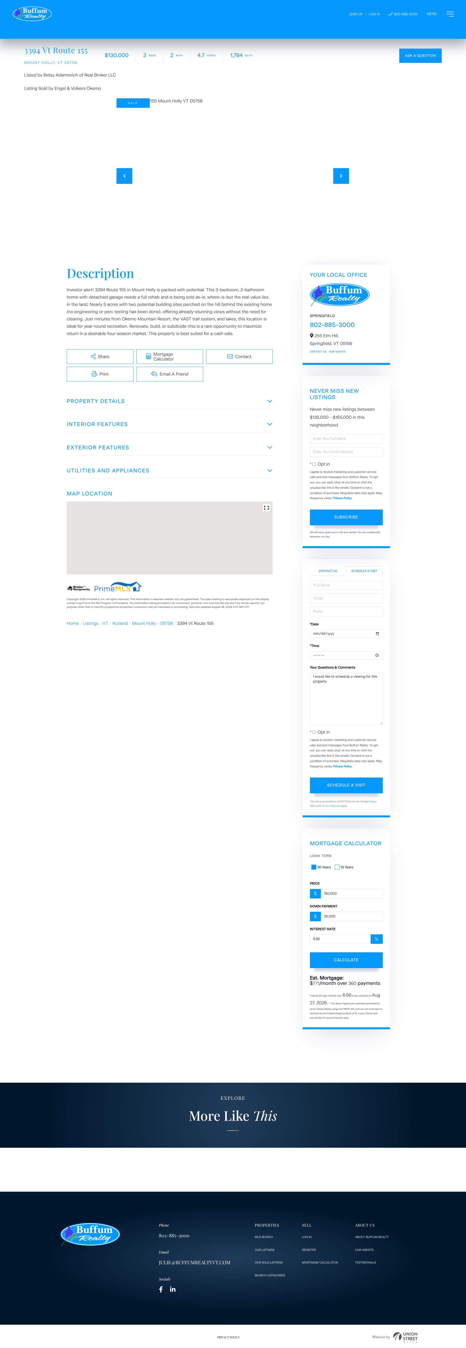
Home (73, 623)
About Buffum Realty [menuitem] (372, 1237)
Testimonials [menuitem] (365, 1262)
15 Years (347, 867)
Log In (374, 14)
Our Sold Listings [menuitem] (269, 1262)
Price (315, 883)
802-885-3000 (405, 14)
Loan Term (321, 856)
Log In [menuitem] (307, 1237)
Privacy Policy (342, 498)
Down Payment (324, 906)
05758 (166, 623)
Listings (91, 623)
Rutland (120, 623)
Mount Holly (144, 623)
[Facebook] (161, 1289)
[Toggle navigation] (440, 14)
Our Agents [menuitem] (364, 1250)
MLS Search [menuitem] (264, 1237)
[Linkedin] (172, 1289)
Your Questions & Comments (332, 667)
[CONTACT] (420, 56)
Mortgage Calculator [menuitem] (320, 1262)
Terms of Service (331, 805)
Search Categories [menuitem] (270, 1275)
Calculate (346, 960)
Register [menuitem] (309, 1250)
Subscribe (346, 517)
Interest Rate (323, 929)
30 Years (324, 867)
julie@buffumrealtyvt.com (195, 1262)
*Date (314, 624)
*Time (314, 646)
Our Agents (337, 351)
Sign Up (356, 14)
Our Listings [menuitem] (265, 1250)
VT (105, 623)
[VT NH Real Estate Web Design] (394, 1337)
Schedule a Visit (364, 571)
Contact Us (318, 351)
